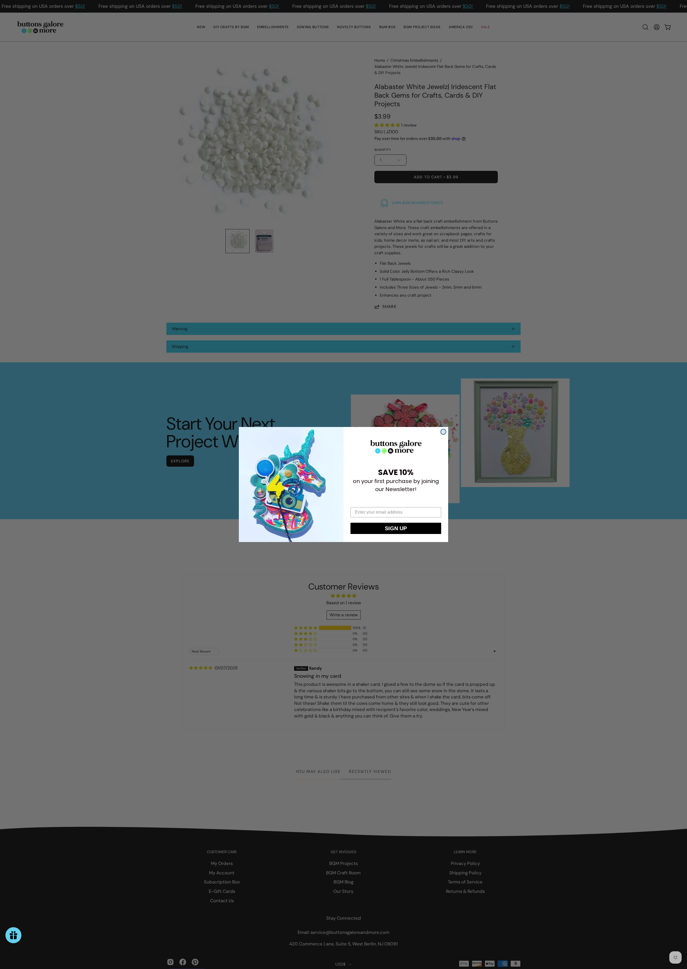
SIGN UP (396, 528)
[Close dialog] (443, 431)
